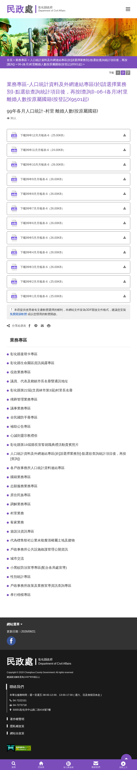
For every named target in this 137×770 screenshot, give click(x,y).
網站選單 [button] (14, 624)
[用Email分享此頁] (42, 326)
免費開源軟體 (18, 314)
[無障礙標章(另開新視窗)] (23, 747)
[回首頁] (41, 764)
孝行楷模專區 (20, 595)
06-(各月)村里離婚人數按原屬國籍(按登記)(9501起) (50, 64)
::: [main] (4, 83)
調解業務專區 (20, 504)
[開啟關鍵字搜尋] (14, 764)
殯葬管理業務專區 (23, 399)
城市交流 (17, 558)
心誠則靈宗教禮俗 (23, 435)
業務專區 (21, 60)
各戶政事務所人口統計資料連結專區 (37, 468)
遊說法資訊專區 (22, 531)
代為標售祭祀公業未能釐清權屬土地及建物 (42, 540)
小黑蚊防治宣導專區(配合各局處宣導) (38, 567)
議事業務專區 (20, 408)
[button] (128, 9)
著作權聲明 (17, 719)
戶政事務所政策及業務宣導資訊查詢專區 (40, 585)
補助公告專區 (20, 426)
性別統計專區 (20, 577)
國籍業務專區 (20, 477)
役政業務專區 (20, 372)
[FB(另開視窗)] (11, 640)
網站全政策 (17, 733)
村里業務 (17, 513)
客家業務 (17, 522)
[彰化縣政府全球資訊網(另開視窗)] (68, 764)
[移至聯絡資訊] (96, 764)
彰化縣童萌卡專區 (23, 354)
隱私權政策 (17, 726)
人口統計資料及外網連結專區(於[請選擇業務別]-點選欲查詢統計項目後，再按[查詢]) (68, 456)
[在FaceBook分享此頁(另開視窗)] (29, 326)
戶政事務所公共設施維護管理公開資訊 (39, 549)
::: (3, 60)
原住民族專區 (20, 495)
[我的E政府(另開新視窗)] (11, 748)
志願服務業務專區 (23, 486)
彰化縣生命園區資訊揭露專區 (32, 363)
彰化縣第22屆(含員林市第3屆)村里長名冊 (41, 390)
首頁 (9, 60)
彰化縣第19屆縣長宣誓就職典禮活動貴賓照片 (44, 445)
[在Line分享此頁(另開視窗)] (36, 326)
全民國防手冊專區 (23, 417)
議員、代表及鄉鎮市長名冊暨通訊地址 (39, 381)
